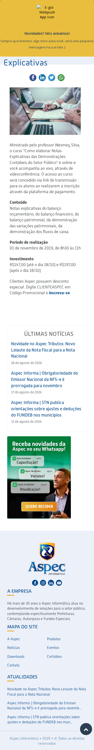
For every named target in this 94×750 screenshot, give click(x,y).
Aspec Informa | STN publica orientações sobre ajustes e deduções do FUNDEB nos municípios (46, 408)
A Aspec (13, 639)
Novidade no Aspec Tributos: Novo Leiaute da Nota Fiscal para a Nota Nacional (43, 350)
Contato (13, 665)
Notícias (13, 648)
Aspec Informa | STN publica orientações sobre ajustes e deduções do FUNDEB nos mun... (43, 719)
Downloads (15, 656)
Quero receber (39, 506)
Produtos (53, 639)
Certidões (54, 656)
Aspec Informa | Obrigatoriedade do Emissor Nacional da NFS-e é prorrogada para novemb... (44, 705)
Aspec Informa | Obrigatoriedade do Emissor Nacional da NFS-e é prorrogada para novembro (44, 379)
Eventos (53, 648)
